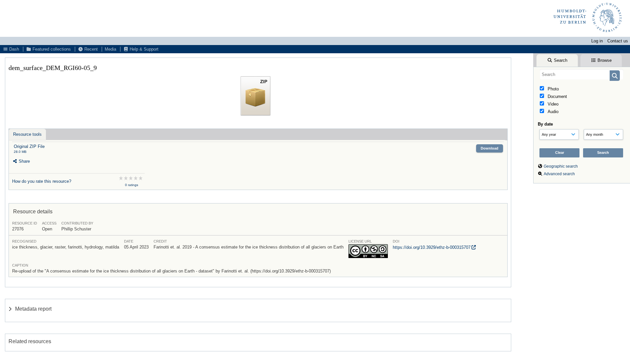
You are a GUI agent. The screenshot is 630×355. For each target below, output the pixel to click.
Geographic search (561, 166)
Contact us (617, 40)
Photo (552, 88)
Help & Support (143, 49)
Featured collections (51, 49)
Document (556, 96)
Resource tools (27, 134)
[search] (581, 74)
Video (552, 104)
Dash (13, 49)
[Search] (615, 75)
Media (110, 49)
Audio (552, 111)
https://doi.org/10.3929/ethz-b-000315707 (432, 247)
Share (23, 161)
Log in (597, 40)
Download (489, 148)
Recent (90, 49)
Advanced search (559, 174)
